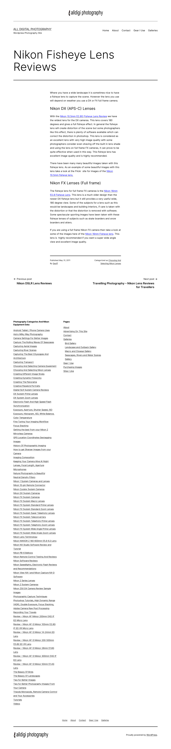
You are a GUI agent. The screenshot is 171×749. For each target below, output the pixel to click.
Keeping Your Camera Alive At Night (31, 461)
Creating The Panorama (25, 382)
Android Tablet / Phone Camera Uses (31, 330)
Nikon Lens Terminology (25, 537)
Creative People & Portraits (26, 386)
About (115, 30)
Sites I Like (68, 371)
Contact (126, 30)
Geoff (55, 263)
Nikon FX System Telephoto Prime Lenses (34, 521)
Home (105, 30)
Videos (16, 704)
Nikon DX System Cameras (26, 493)
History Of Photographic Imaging (29, 445)
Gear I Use (139, 30)
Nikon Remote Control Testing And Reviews (35, 557)
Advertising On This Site (75, 331)
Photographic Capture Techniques (30, 596)
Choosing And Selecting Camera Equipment (34, 366)
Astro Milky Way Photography (28, 334)
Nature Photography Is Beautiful (29, 473)
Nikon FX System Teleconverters (29, 517)
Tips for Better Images (24, 680)
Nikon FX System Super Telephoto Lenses (34, 513)
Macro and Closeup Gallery (78, 351)
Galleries (153, 30)
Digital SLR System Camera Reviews (31, 390)
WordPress (151, 735)
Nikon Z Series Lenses (24, 580)
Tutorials (17, 700)
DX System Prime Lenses (25, 394)
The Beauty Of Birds (23, 672)
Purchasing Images (72, 367)
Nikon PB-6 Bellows (23, 553)
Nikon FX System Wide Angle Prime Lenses (34, 529)
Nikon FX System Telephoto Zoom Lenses (34, 525)
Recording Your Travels (24, 612)
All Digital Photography (32, 29)
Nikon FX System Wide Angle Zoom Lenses (34, 533)
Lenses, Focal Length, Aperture (28, 465)
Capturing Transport (23, 362)
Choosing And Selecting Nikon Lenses (32, 370)
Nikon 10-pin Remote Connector (29, 485)
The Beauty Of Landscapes (26, 676)
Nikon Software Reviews (25, 560)
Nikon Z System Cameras (25, 584)
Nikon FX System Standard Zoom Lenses (33, 509)
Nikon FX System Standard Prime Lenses (33, 505)
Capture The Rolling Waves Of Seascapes (33, 342)
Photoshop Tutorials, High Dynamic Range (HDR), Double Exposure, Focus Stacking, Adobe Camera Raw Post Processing (34, 604)
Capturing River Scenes (24, 350)
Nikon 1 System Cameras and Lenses (31, 481)
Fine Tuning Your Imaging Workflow (31, 421)
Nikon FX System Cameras (26, 497)
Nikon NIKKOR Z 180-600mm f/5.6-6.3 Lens (34, 541)
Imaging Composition (23, 457)
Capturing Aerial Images (25, 346)
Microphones (19, 469)
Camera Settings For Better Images (30, 338)
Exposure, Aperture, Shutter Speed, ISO (32, 410)
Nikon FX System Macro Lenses (29, 501)
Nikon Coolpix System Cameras (28, 489)
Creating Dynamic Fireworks (27, 378)
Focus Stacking (20, 425)
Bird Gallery (70, 343)
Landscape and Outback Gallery (80, 347)
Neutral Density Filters (24, 477)
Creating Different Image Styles (28, 374)
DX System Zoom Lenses (25, 398)
